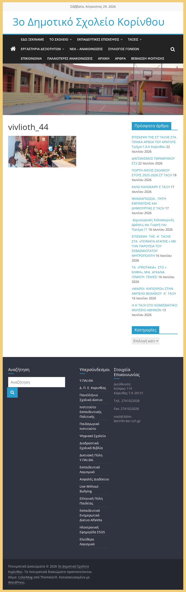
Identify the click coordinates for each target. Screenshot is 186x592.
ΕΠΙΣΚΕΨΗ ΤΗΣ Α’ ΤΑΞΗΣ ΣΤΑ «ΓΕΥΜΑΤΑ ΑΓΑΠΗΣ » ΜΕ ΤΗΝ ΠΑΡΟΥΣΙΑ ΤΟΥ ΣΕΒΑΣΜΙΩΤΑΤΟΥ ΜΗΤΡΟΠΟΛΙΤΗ (154, 246)
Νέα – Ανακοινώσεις (86, 49)
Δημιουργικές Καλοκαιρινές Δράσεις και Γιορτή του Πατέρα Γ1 (153, 225)
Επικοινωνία (31, 58)
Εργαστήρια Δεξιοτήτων (41, 49)
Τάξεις (133, 39)
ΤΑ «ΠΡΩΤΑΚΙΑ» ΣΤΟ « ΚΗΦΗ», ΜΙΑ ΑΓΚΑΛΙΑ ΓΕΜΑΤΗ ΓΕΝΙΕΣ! (149, 272)
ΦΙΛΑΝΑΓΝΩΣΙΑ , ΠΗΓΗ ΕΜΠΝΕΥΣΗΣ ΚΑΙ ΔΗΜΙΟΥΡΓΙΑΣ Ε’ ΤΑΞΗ (149, 203)
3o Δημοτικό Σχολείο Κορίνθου (88, 22)
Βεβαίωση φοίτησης (147, 58)
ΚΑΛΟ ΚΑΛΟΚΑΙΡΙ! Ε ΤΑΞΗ (151, 187)
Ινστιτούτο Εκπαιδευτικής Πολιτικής (91, 412)
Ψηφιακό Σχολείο (93, 436)
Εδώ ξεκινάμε (32, 39)
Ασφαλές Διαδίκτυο (94, 479)
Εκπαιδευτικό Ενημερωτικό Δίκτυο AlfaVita (91, 515)
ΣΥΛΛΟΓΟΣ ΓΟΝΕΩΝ (123, 49)
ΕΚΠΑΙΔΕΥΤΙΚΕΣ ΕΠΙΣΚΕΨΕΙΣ (98, 39)
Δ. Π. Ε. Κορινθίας (93, 388)
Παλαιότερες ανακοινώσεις (70, 58)
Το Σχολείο (58, 39)
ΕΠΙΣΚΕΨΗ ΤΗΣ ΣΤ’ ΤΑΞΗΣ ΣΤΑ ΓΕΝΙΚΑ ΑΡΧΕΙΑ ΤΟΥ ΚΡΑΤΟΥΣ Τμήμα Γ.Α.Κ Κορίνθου (154, 142)
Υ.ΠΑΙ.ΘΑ (86, 380)
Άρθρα (120, 58)
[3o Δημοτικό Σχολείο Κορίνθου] (13, 49)
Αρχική (104, 58)
